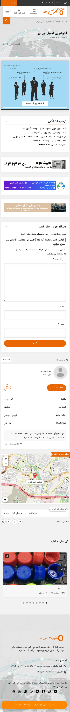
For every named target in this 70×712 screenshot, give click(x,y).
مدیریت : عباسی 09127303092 (52, 145)
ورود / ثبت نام (61, 2)
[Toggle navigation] (7, 12)
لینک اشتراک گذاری (57, 509)
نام (62, 307)
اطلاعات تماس (56, 387)
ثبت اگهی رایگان (19, 13)
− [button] (6, 463)
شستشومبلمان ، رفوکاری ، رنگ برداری (49, 132)
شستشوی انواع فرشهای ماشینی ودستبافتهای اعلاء (43, 128)
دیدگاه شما (58, 259)
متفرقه (58, 21)
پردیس (53, 37)
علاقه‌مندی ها (47, 2)
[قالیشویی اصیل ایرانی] (35, 475)
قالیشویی (5, 359)
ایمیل (61, 324)
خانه (65, 21)
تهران (62, 37)
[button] (35, 121)
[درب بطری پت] (35, 569)
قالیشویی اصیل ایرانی (52, 32)
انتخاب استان (8, 3)
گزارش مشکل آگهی (12, 443)
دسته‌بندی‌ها (34, 13)
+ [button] (6, 459)
